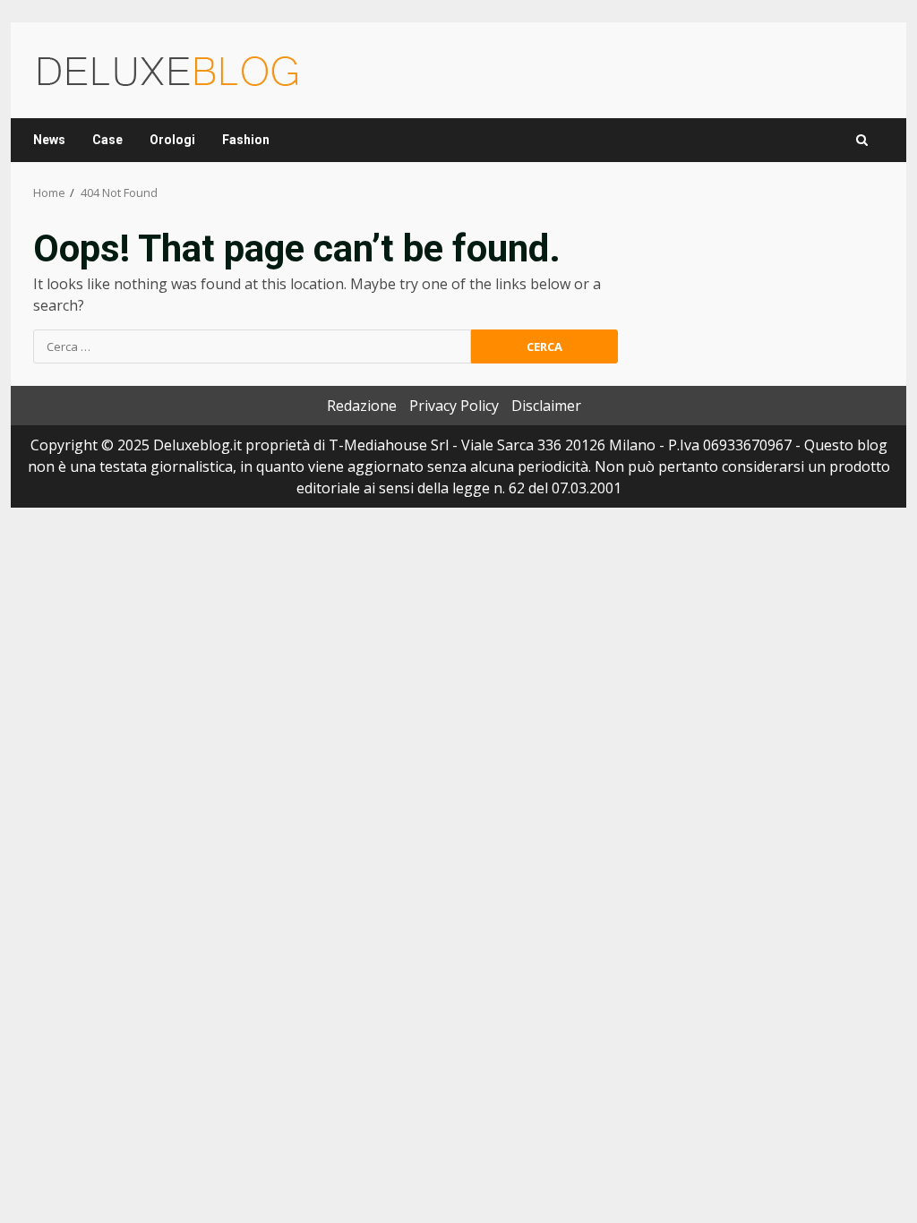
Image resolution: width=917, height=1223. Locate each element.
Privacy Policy (454, 405)
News (49, 140)
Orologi (172, 140)
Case (107, 140)
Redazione (362, 405)
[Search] (862, 140)
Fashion (246, 140)
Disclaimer (546, 405)
